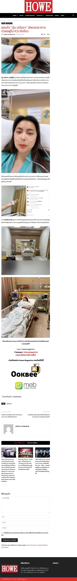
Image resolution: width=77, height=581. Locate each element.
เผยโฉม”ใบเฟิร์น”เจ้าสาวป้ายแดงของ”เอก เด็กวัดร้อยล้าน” (11, 416)
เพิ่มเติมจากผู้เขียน (32, 443)
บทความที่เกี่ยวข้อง (19, 443)
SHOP (62, 15)
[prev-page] (2, 485)
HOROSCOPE (49, 15)
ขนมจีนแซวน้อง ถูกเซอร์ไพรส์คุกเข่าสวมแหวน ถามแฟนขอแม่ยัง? (39, 416)
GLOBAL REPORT (30, 15)
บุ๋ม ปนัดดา (9, 403)
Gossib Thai (16, 20)
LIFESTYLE (40, 15)
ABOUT (57, 15)
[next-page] (6, 485)
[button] (73, 15)
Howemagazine (31, 352)
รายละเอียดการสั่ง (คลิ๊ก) (26, 355)
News (9, 20)
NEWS (14, 15)
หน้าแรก (3, 20)
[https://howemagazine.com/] (38, 6)
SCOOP (21, 15)
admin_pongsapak (9, 34)
